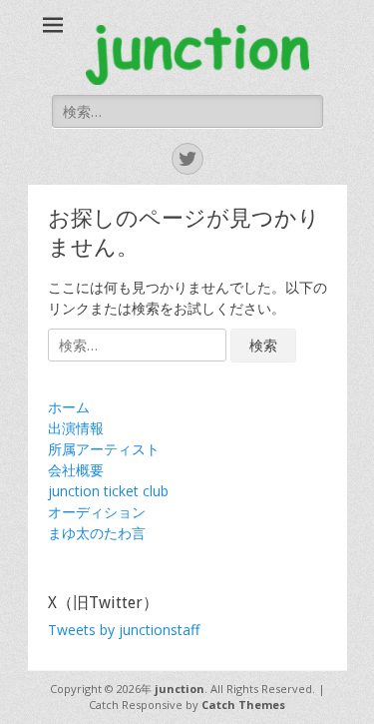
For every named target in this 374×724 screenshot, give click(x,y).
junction (179, 688)
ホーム (69, 406)
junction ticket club (108, 490)
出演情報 (76, 427)
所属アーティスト (104, 448)
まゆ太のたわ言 (97, 532)
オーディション (97, 511)
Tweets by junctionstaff (123, 629)
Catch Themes (243, 704)
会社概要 (76, 469)
